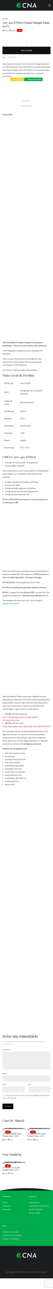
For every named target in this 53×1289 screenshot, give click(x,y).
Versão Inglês (34, 1213)
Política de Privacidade (12, 1235)
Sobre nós (6, 1209)
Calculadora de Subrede (39, 1206)
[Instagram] (31, 1264)
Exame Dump (34, 1202)
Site (29, 1084)
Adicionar (26, 50)
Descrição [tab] (26, 101)
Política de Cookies (10, 1232)
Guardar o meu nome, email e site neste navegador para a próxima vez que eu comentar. (25, 1096)
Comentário (6, 1050)
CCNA (4, 1202)
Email (4, 1084)
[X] (26, 1264)
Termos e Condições (10, 1239)
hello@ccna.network (10, 603)
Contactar (6, 1206)
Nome (5, 1073)
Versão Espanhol (36, 1209)
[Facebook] (21, 1264)
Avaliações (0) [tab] (26, 106)
